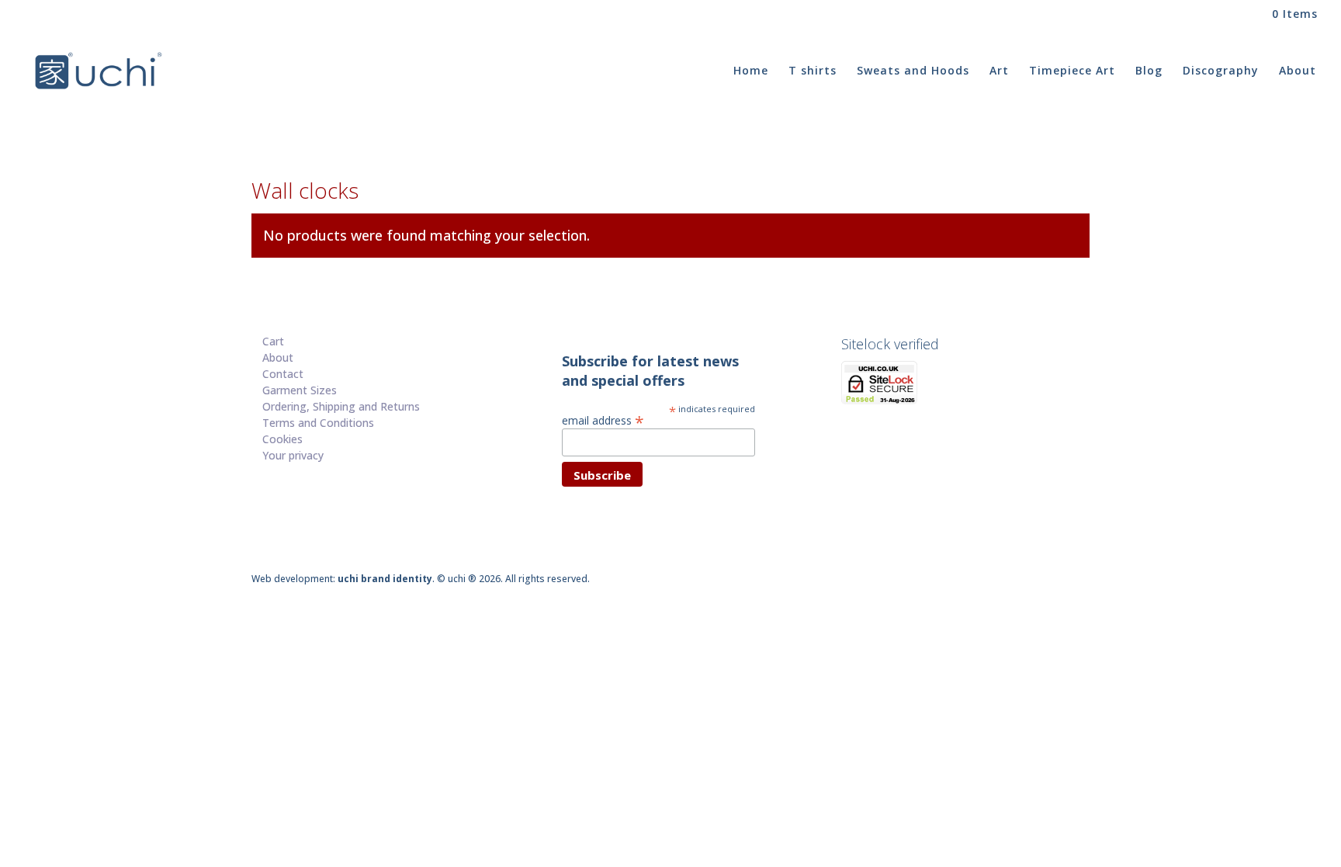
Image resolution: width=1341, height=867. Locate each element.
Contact (282, 373)
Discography (1221, 71)
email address (603, 419)
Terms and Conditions (318, 422)
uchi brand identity (385, 578)
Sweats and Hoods (913, 71)
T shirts (812, 71)
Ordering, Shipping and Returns (341, 406)
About (1297, 71)
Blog (1149, 71)
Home (750, 71)
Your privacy (293, 455)
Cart (273, 341)
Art (999, 71)
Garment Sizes (299, 390)
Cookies (282, 439)
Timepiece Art (1072, 71)
